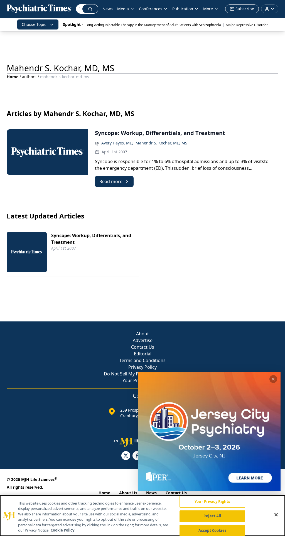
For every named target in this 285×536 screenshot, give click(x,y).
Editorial (142, 354)
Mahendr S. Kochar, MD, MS (161, 143)
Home (12, 76)
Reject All (212, 515)
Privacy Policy (142, 367)
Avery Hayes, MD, (117, 143)
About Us (128, 492)
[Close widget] (273, 379)
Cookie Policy (62, 530)
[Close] (276, 515)
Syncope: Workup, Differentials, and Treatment (91, 238)
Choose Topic (34, 24)
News (107, 8)
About (142, 334)
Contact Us (142, 347)
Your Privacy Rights (212, 501)
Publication (182, 8)
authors (29, 76)
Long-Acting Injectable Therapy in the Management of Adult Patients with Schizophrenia (153, 25)
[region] (142, 515)
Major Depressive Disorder (247, 25)
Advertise (143, 340)
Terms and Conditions (142, 360)
